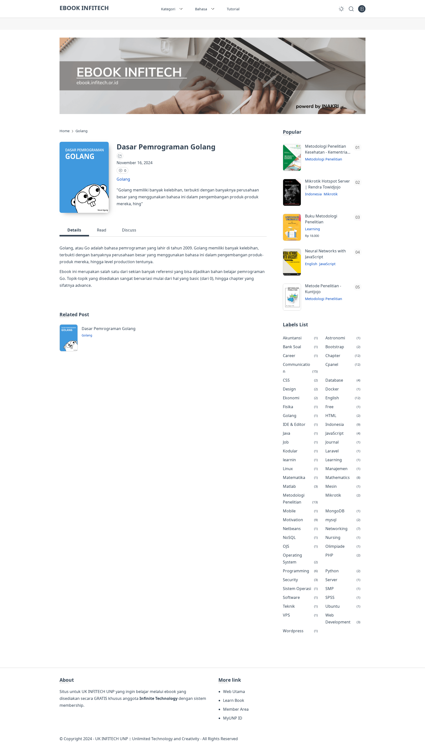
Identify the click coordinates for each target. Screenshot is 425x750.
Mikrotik (331, 194)
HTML (342, 415)
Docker (342, 389)
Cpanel (342, 364)
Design (300, 389)
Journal (342, 442)
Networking (342, 528)
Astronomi (342, 338)
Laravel (342, 451)
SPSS (342, 597)
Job (300, 442)
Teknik (300, 606)
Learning (312, 229)
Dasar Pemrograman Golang (109, 328)
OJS (300, 546)
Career (300, 355)
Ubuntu (342, 606)
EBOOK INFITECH (84, 8)
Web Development (342, 618)
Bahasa (201, 9)
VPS (300, 615)
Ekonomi (300, 398)
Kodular (300, 451)
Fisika (300, 406)
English (311, 263)
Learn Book (233, 700)
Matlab (300, 486)
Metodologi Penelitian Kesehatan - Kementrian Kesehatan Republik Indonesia (327, 149)
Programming (300, 571)
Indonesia (313, 194)
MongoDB (342, 511)
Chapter (342, 355)
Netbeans (300, 528)
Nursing (342, 537)
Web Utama (234, 691)
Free (342, 406)
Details (74, 230)
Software (300, 597)
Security (300, 579)
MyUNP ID (232, 718)
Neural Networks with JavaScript (325, 254)
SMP (342, 588)
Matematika (300, 477)
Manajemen (342, 468)
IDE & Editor (300, 424)
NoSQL (300, 537)
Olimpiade (342, 546)
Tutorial (233, 9)
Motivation (300, 519)
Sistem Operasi (300, 588)
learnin (300, 459)
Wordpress (300, 631)
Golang (123, 179)
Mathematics (342, 477)
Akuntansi (300, 338)
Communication (300, 368)
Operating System (300, 558)
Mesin (342, 486)
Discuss (129, 230)
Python (342, 571)
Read (101, 230)
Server (342, 579)
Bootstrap (342, 346)
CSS (300, 380)
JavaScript (327, 263)
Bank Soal (300, 346)
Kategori (168, 9)
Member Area (236, 709)
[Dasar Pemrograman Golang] (69, 350)
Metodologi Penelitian (323, 159)
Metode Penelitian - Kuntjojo (323, 288)
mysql (342, 519)
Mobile (300, 511)
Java (300, 433)
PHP (342, 555)
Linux (300, 468)
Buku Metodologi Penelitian (321, 219)
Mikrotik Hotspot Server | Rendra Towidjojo (327, 184)
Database (342, 380)
